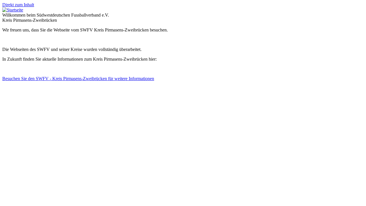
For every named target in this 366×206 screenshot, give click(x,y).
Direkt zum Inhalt (18, 4)
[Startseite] (12, 9)
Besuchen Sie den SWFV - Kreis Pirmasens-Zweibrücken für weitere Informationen (78, 78)
